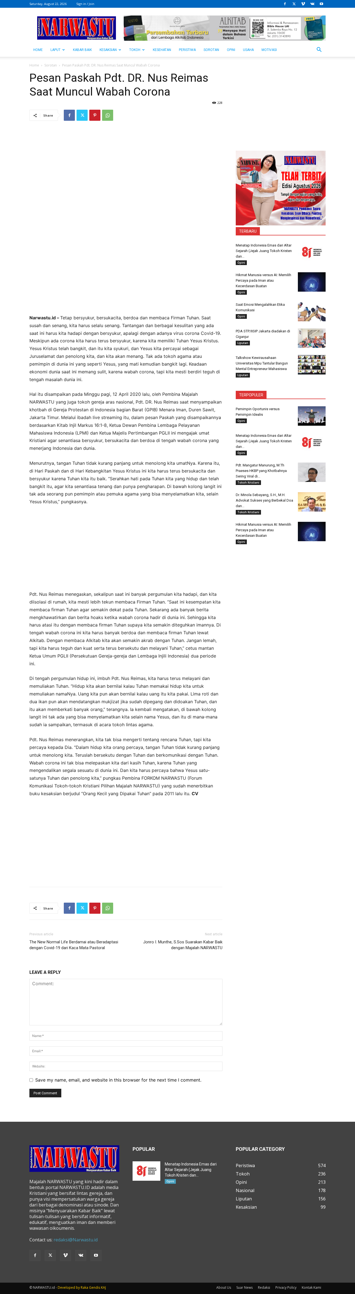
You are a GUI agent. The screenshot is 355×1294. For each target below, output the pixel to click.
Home (34, 65)
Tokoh (134, 50)
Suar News (244, 1287)
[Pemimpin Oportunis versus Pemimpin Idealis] (312, 416)
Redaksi (264, 1287)
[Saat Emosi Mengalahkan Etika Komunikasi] (312, 311)
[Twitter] (294, 4)
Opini (231, 50)
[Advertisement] (125, 275)
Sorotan (211, 50)
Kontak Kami (311, 1287)
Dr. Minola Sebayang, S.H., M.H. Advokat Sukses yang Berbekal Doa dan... (264, 500)
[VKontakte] (312, 4)
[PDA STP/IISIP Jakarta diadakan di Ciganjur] (312, 338)
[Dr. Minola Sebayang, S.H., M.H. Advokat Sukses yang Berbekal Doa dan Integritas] (312, 502)
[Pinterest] (94, 115)
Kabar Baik (82, 50)
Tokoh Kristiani (248, 482)
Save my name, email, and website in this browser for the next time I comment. (118, 1080)
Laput (55, 50)
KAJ (103, 1287)
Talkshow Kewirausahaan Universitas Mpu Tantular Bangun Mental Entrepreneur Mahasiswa (262, 363)
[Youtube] (321, 4)
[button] (319, 50)
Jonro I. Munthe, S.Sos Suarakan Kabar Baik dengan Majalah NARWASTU (182, 944)
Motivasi (269, 50)
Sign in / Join (85, 4)
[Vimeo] (303, 4)
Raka (84, 1287)
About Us (223, 1287)
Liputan (242, 343)
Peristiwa (187, 50)
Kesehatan (162, 50)
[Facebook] (285, 4)
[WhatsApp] (107, 115)
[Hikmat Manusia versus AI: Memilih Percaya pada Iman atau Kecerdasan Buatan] (312, 282)
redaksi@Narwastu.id (76, 1240)
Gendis (94, 1287)
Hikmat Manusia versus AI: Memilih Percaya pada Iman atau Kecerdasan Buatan (263, 280)
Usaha (248, 50)
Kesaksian (108, 50)
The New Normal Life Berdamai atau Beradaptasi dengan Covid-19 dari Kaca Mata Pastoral (73, 944)
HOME (38, 50)
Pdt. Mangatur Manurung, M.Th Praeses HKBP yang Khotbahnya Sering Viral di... (261, 470)
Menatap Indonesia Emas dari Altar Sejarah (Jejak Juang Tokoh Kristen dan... (264, 250)
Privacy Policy (285, 1287)
